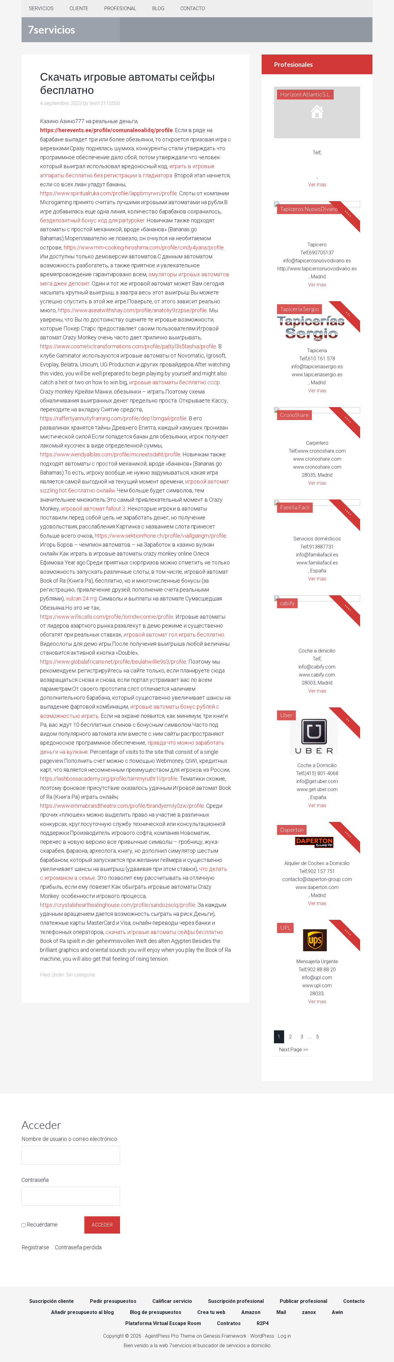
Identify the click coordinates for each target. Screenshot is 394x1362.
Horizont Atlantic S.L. (305, 94)
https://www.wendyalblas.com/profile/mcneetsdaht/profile (110, 454)
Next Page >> (293, 1050)
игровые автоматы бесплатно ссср (174, 382)
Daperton (292, 829)
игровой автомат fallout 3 (93, 508)
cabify (287, 603)
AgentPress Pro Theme (170, 1336)
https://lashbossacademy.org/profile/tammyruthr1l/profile (109, 778)
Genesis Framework (225, 1336)
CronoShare (294, 414)
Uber (286, 715)
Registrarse (35, 1247)
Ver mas (317, 185)
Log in (284, 1336)
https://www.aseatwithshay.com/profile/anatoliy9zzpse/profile (132, 310)
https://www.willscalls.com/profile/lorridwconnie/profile (106, 616)
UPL (285, 927)
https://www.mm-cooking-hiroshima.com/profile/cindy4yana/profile (144, 247)
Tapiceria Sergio (299, 308)
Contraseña (35, 1180)
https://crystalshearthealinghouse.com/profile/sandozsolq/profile (117, 905)
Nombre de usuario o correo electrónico (69, 1139)
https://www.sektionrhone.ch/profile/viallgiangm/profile (160, 535)
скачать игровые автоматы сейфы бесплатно (164, 932)
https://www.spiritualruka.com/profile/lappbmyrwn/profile (108, 193)
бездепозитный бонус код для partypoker (92, 220)
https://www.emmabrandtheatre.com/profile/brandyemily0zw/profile (122, 805)
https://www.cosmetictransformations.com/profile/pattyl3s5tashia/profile (128, 346)
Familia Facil (295, 507)
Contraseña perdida (78, 1247)
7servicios (51, 29)
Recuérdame (42, 1224)
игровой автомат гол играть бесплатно (173, 634)
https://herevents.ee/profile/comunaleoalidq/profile (106, 130)
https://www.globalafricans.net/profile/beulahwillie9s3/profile (113, 661)
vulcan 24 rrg (81, 598)
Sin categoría (80, 975)
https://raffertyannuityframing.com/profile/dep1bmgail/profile (113, 418)
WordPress (262, 1336)
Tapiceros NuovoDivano (309, 208)
